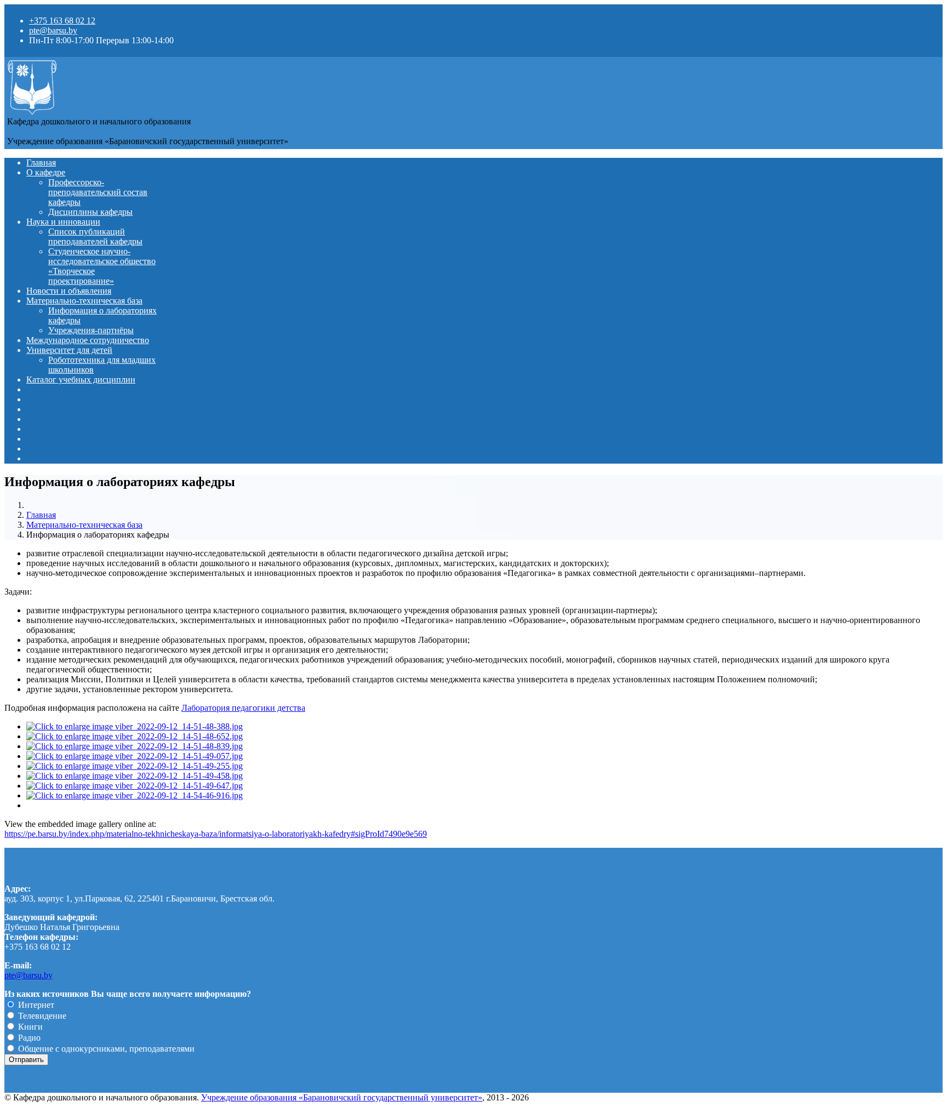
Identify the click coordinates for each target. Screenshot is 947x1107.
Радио (28, 1037)
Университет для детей (69, 350)
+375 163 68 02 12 (62, 20)
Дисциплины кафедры (90, 211)
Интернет (35, 1004)
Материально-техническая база (84, 300)
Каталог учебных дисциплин (80, 379)
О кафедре (45, 172)
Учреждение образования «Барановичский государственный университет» (341, 1097)
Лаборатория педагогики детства (243, 707)
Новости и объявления (68, 290)
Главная (41, 162)
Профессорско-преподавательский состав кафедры (97, 192)
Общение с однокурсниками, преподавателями (105, 1048)
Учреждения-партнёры (91, 330)
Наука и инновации (63, 221)
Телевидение (41, 1015)
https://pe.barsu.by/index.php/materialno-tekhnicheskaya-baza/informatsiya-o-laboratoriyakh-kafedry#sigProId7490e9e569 (215, 833)
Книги (29, 1026)
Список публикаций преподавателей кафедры (95, 236)
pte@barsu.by (53, 30)
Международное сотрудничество (87, 340)
